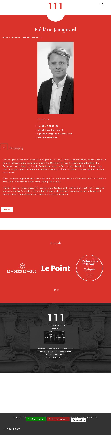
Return (7, 209)
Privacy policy (12, 428)
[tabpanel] (22, 268)
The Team (15, 38)
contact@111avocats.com (55, 337)
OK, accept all (36, 419)
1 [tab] (54, 289)
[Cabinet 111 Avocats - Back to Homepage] (55, 5)
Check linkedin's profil (50, 130)
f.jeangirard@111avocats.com (54, 133)
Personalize (79, 420)
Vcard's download (47, 137)
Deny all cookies (59, 419)
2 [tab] (57, 289)
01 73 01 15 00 (50, 126)
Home (5, 38)
